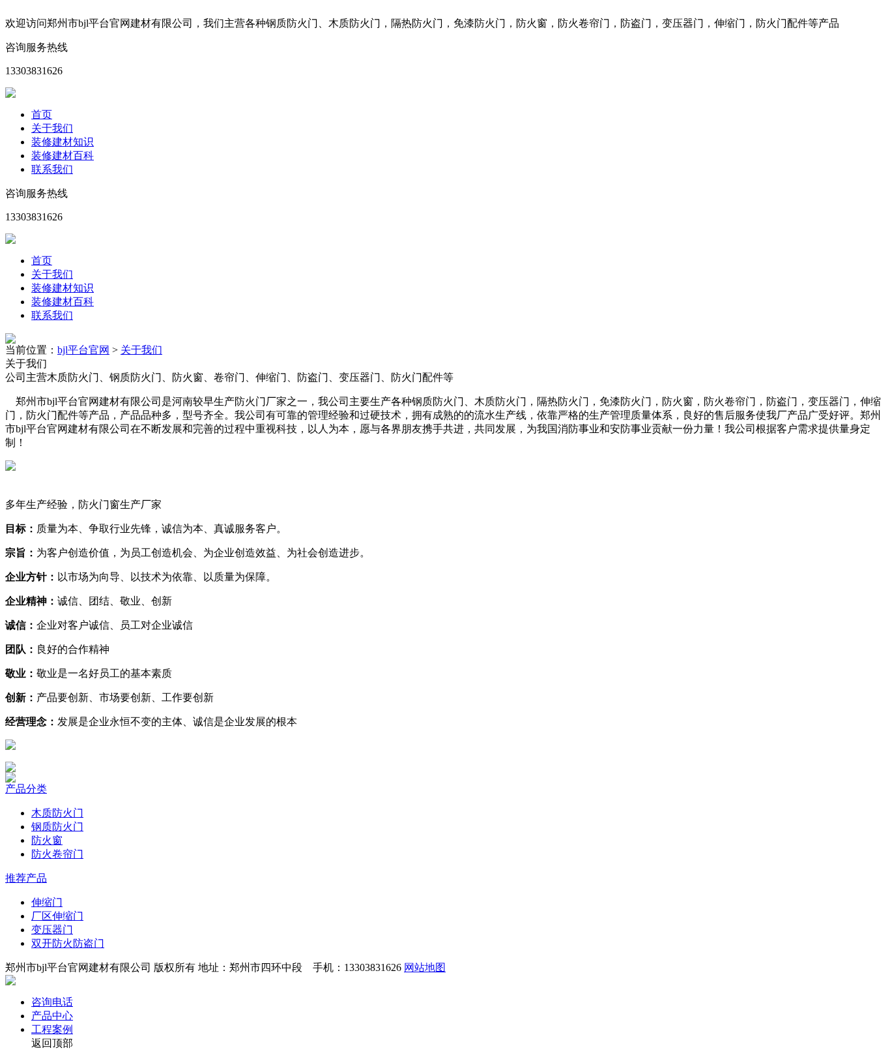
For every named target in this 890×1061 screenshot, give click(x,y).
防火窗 (47, 840)
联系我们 (52, 169)
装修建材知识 (62, 141)
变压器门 (52, 929)
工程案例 (52, 1029)
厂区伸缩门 (57, 915)
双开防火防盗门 (67, 943)
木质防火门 (57, 812)
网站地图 (425, 967)
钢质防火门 (57, 826)
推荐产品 (26, 878)
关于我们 (52, 128)
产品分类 (26, 788)
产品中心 (52, 1015)
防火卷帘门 (57, 853)
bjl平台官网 (83, 349)
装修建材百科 (62, 155)
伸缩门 (47, 902)
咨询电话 (52, 1002)
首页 (41, 114)
